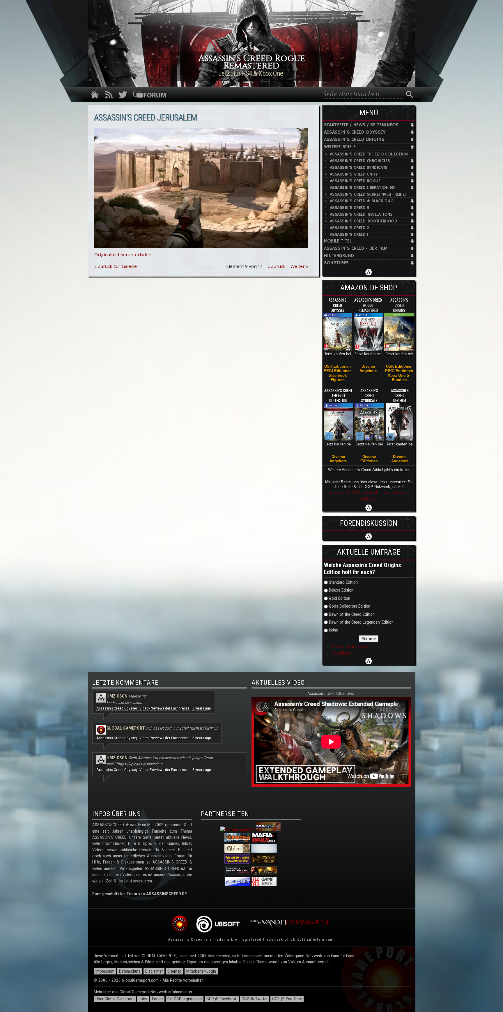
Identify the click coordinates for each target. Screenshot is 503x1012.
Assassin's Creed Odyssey (355, 132)
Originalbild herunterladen (122, 254)
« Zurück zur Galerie (115, 266)
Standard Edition (343, 582)
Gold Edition (339, 598)
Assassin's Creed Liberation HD (362, 187)
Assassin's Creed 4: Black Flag (362, 201)
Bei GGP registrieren (184, 999)
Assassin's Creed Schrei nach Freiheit (369, 194)
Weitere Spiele (340, 147)
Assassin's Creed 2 (349, 228)
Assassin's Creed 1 (349, 234)
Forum (157, 999)
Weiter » (299, 266)
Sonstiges (336, 263)
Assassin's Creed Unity (354, 174)
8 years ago (201, 708)
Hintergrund (339, 256)
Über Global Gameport (114, 999)
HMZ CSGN (117, 696)
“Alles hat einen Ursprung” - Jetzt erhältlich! (251, 73)
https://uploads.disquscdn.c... (142, 764)
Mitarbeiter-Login (201, 971)
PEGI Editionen (338, 371)
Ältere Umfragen (349, 646)
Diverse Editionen (369, 458)
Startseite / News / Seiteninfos (361, 125)
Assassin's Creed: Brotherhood (363, 221)
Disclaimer (154, 971)
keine (333, 630)
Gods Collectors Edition (349, 606)
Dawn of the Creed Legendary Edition (361, 622)
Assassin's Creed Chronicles (360, 161)
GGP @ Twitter (255, 999)
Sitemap (174, 971)
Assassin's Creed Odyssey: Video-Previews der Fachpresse (142, 708)
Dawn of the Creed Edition (352, 614)
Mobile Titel (338, 241)
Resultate (341, 653)
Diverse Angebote (368, 368)
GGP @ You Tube (287, 999)
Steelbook (338, 375)
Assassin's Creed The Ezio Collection (369, 154)
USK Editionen (337, 366)
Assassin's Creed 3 (349, 207)
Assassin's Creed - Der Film (355, 248)
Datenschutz (130, 971)
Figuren (338, 380)
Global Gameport (126, 728)
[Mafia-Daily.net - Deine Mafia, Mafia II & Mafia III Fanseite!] (264, 840)
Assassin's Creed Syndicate (358, 167)
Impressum (104, 971)
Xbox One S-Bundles (399, 377)
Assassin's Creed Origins (354, 140)
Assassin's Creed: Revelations (361, 214)
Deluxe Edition (341, 590)
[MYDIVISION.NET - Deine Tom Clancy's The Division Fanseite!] (237, 840)
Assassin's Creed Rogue (355, 181)
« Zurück (277, 266)
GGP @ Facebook (221, 999)
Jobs (143, 999)
